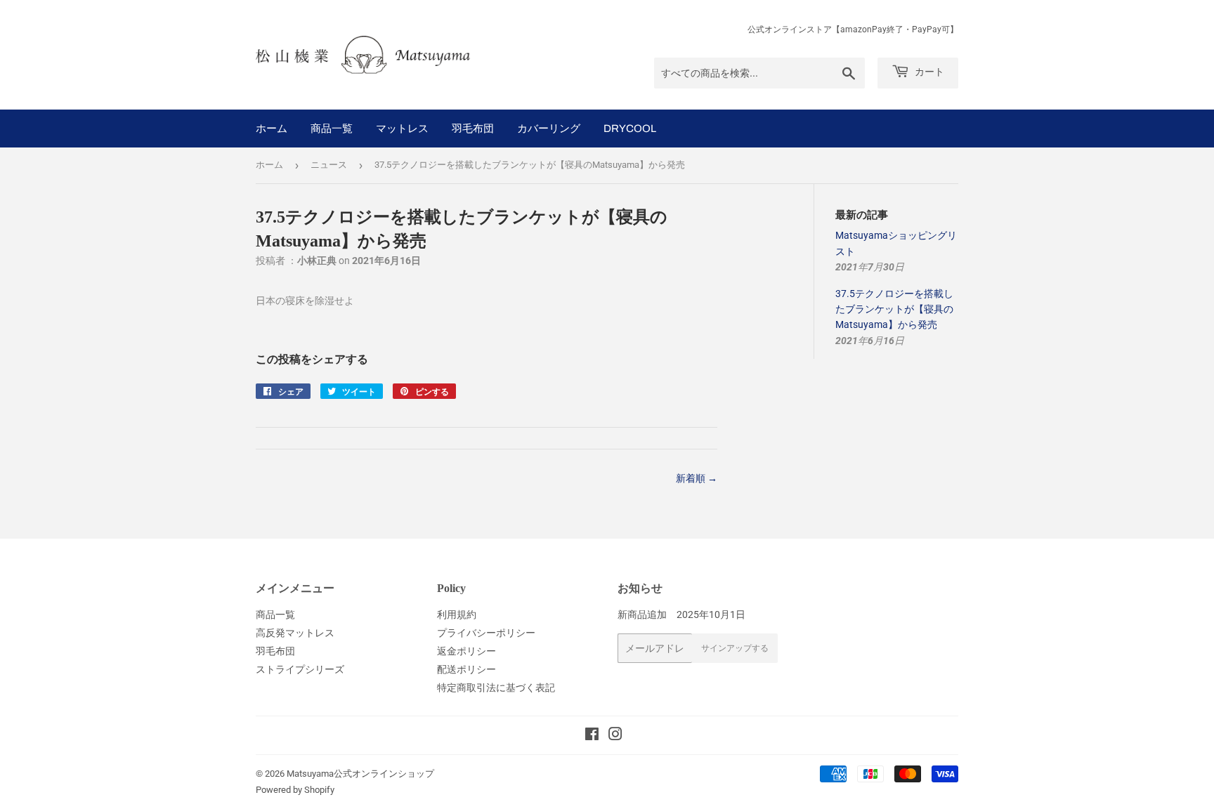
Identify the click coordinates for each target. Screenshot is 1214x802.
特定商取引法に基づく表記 (496, 687)
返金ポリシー (466, 651)
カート (928, 72)
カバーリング (548, 128)
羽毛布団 (473, 128)
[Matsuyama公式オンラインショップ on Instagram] (615, 736)
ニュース (329, 164)
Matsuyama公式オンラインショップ (360, 773)
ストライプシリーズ (300, 669)
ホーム (271, 128)
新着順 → (696, 478)
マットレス (402, 128)
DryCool (629, 128)
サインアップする (735, 648)
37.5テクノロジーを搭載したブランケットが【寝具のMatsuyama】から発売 (894, 309)
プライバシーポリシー (486, 632)
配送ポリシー (466, 669)
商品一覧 (332, 128)
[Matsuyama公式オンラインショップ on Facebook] (592, 736)
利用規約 (456, 614)
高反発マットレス (295, 632)
